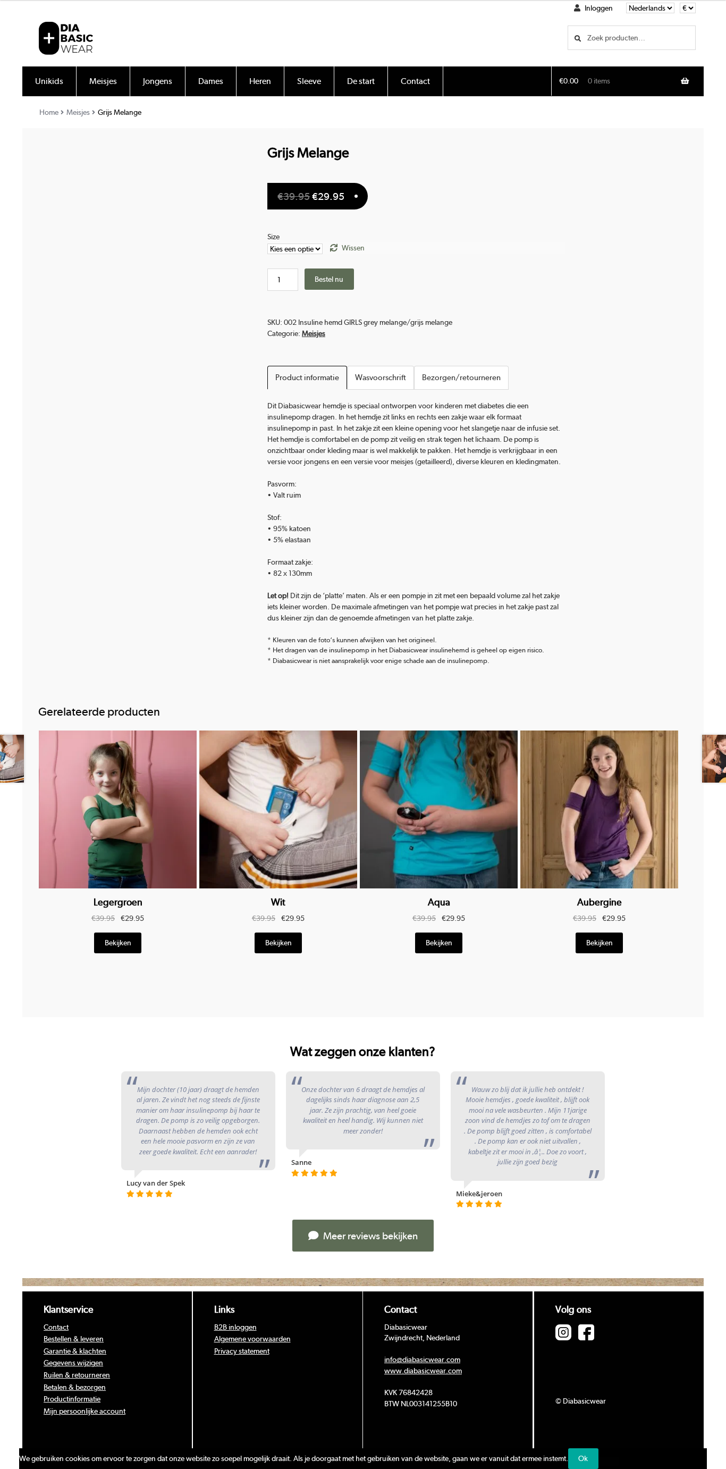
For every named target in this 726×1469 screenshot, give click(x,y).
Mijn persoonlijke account (84, 1411)
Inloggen (599, 8)
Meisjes (103, 81)
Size (273, 236)
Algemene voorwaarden (252, 1338)
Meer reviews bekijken (369, 1236)
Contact (415, 81)
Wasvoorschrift (380, 377)
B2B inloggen (235, 1327)
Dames (210, 81)
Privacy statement (241, 1351)
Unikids (49, 81)
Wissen (353, 248)
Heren (260, 81)
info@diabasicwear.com (422, 1359)
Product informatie (307, 377)
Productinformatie (72, 1399)
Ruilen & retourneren (77, 1375)
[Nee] (608, 1461)
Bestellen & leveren (74, 1338)
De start (361, 81)
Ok (583, 1458)
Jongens (157, 81)
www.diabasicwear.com (423, 1370)
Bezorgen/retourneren (461, 377)
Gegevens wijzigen (73, 1362)
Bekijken (118, 942)
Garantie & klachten (75, 1351)
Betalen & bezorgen (75, 1387)
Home (48, 112)
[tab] (307, 377)
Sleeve (309, 81)
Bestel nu (329, 279)
